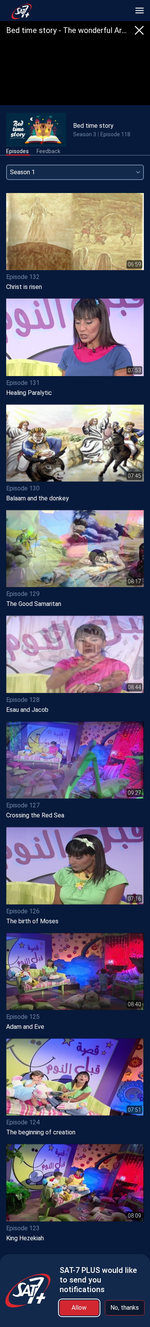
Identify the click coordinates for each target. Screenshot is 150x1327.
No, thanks (124, 1307)
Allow (79, 1307)
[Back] (139, 30)
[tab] (17, 151)
